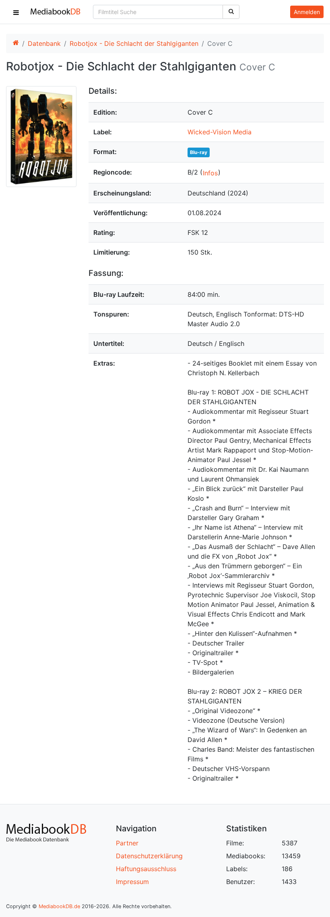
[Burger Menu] (16, 12)
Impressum (132, 882)
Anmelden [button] (307, 11)
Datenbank (44, 43)
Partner (127, 843)
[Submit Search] (231, 12)
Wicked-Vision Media (220, 132)
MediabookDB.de (59, 906)
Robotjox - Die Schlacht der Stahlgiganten (134, 43)
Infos (210, 173)
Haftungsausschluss (146, 869)
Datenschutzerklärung (149, 856)
